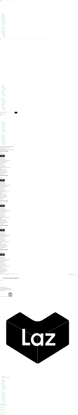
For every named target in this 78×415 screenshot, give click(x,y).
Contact (3, 19)
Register (4, 34)
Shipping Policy (2, 409)
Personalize (4, 16)
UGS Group (4, 24)
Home (3, 14)
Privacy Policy (2, 407)
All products (5, 88)
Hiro (3, 89)
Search (1, 112)
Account (3, 20)
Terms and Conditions (3, 405)
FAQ (2, 91)
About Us (3, 18)
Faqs (3, 17)
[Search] (16, 112)
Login (4, 23)
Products (3, 15)
